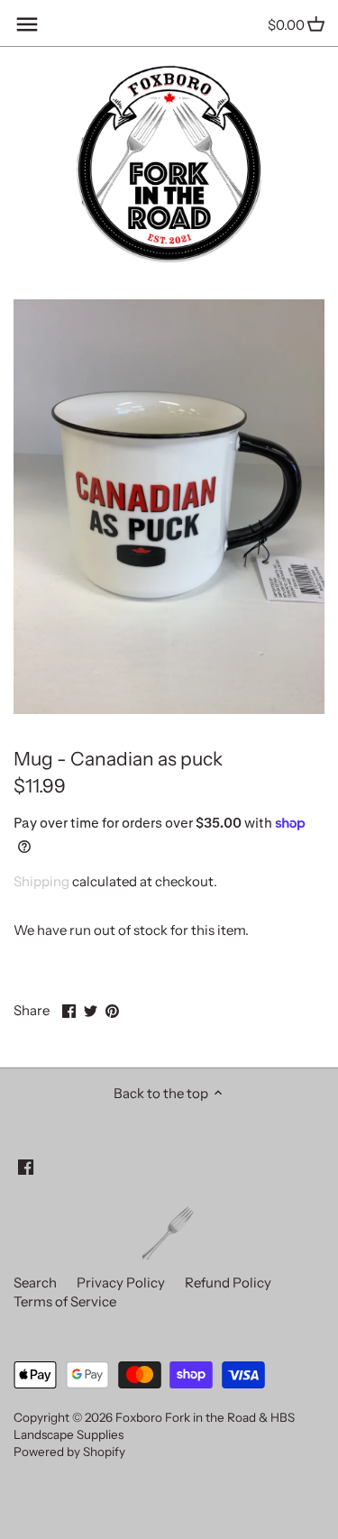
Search (35, 1282)
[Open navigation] (27, 24)
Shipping (41, 881)
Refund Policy (228, 1282)
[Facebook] (25, 1165)
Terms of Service (65, 1301)
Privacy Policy (121, 1282)
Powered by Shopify (69, 1451)
